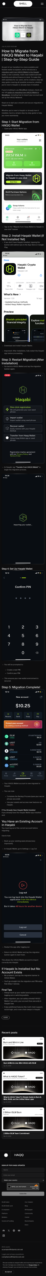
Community (29, 1213)
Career (27, 1217)
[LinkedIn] (4, 1236)
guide (6, 1017)
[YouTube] (19, 1230)
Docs (26, 1225)
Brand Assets (29, 1221)
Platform (5, 1213)
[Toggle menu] (42, 4)
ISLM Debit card (7, 1206)
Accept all (8, 1272)
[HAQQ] (4, 4)
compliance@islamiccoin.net (13, 1257)
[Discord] (4, 1230)
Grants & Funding (8, 1221)
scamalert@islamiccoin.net (12, 1250)
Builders (4, 1217)
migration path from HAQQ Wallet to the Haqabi (20, 72)
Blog (26, 1206)
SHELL (23, 4)
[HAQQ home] (23, 1155)
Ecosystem (5, 1209)
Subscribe (23, 1193)
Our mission (29, 1202)
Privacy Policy (33, 1265)
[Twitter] (9, 1230)
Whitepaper (29, 1209)
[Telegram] (14, 1230)
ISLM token (5, 1202)
